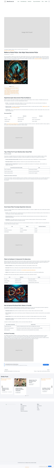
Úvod (18, 1)
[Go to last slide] (2, 387)
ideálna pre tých (45, 106)
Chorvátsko (22, 407)
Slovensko (22, 408)
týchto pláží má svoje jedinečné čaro (12, 123)
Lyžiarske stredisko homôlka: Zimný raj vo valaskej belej (20, 389)
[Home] (4, 49)
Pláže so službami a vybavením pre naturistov (11, 92)
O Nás (43, 1)
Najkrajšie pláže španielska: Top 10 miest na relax (12, 371)
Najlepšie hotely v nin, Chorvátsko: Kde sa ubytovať (33, 381)
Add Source (50, 466)
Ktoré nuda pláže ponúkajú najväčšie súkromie (11, 91)
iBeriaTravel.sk (7, 54)
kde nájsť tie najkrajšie (38, 58)
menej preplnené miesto (15, 107)
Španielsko (12, 50)
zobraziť (13, 86)
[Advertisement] (27, 8)
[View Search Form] (49, 1)
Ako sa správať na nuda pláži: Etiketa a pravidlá (12, 93)
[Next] (51, 387)
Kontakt (46, 1)
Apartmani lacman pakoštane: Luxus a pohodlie (5, 389)
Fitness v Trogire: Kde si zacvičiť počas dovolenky (42, 371)
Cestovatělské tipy (23, 1)
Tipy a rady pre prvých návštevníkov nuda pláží (12, 90)
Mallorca (9, 50)
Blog (37, 407)
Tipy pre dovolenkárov (36, 1)
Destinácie (5, 50)
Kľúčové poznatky (7, 94)
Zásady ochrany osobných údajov (31, 462)
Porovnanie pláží (8, 89)
